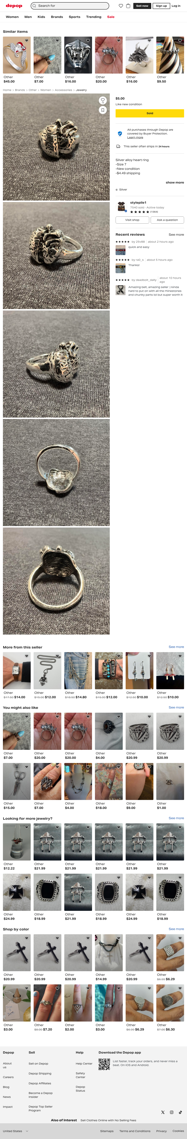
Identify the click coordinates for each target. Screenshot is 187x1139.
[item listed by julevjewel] (78, 781)
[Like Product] (26, 40)
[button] (157, 212)
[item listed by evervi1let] (47, 1003)
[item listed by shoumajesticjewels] (47, 731)
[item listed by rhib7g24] (139, 781)
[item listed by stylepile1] (17, 670)
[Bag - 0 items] (128, 5)
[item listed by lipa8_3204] (109, 731)
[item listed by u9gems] (139, 892)
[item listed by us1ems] (170, 731)
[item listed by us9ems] (78, 842)
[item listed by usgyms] (17, 892)
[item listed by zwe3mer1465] (17, 731)
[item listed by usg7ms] (139, 842)
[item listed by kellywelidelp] (109, 1003)
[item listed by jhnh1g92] (170, 1003)
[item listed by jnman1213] (78, 1003)
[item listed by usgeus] (78, 952)
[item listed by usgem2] (139, 952)
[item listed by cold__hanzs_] (17, 781)
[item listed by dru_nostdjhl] (17, 1003)
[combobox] (70, 6)
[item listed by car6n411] (47, 781)
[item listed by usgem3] (47, 892)
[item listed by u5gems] (139, 731)
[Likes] (121, 5)
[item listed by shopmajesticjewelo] (78, 731)
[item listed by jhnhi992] (170, 952)
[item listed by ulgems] (78, 892)
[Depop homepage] (14, 6)
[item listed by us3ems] (170, 842)
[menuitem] (12, 17)
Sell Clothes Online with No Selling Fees (108, 1120)
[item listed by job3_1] (170, 781)
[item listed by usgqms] (109, 892)
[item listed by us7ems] (47, 842)
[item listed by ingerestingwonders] (17, 842)
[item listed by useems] (47, 952)
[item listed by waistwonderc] (109, 952)
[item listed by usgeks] (109, 842)
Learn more (135, 137)
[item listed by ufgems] (170, 892)
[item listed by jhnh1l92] (139, 1003)
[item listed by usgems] (17, 952)
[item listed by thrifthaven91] (109, 781)
